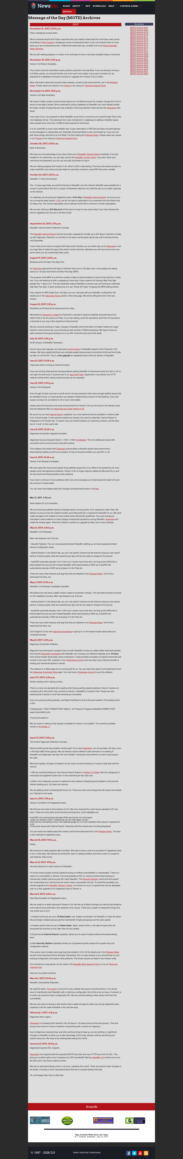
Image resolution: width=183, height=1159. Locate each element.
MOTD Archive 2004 (139, 65)
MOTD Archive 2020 (139, 29)
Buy (88, 6)
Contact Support (95, 1152)
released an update (50, 314)
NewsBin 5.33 (98, 1057)
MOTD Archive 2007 (139, 58)
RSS (146, 1152)
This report (51, 988)
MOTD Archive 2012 (139, 47)
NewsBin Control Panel (85, 157)
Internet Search (56, 414)
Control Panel (129, 6)
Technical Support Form (95, 85)
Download (99, 6)
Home (66, 6)
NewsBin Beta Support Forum (86, 964)
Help (111, 6)
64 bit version (74, 349)
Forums (67, 85)
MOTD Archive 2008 (139, 56)
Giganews (111, 107)
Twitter (134, 1152)
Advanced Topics (53, 295)
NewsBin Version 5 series (61, 885)
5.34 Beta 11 (44, 726)
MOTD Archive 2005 (139, 62)
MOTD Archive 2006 (139, 60)
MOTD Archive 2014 (139, 43)
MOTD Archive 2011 (139, 49)
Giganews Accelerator (62, 631)
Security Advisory (90, 879)
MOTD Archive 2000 (139, 73)
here (96, 488)
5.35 (58, 200)
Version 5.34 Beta (91, 772)
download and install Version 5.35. (69, 408)
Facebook (128, 1152)
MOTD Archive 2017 (139, 36)
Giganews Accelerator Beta (45, 672)
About (76, 6)
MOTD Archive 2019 (139, 32)
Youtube (140, 1152)
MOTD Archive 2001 (139, 71)
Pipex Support (47, 42)
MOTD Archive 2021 (139, 27)
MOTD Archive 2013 (139, 45)
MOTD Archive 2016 (139, 38)
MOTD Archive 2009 (139, 54)
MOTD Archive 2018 (139, 34)
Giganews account (75, 660)
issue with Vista (76, 374)
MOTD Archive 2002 (139, 69)
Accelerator (81, 439)
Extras (67, 11)
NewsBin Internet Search (89, 154)
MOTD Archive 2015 (139, 40)
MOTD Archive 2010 (139, 51)
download (110, 519)
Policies (75, 1152)
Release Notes (91, 135)
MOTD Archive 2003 (139, 67)
